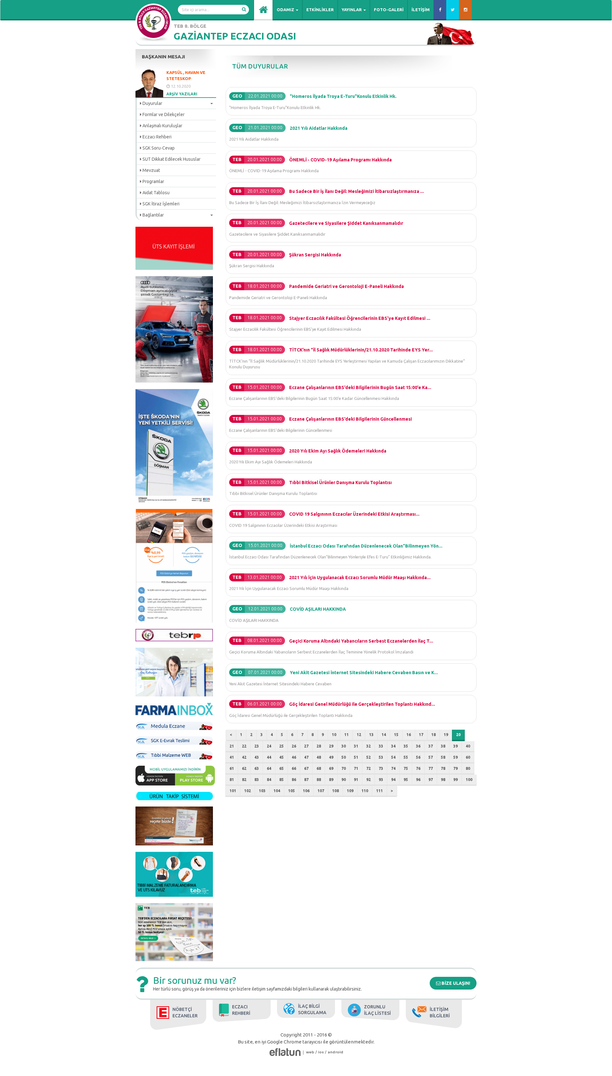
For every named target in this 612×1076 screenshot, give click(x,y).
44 (269, 757)
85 (281, 780)
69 (331, 768)
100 (469, 780)
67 (306, 768)
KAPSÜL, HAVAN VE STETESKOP (185, 75)
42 (244, 757)
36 (418, 746)
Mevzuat (151, 170)
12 (359, 735)
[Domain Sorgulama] (333, 1052)
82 (244, 780)
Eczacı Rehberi (156, 136)
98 (443, 780)
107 (320, 791)
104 (276, 791)
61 (231, 768)
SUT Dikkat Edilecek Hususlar (171, 159)
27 (306, 746)
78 (443, 768)
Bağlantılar (153, 214)
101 (232, 791)
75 (406, 768)
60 (468, 757)
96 (418, 780)
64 (269, 768)
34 (393, 746)
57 (430, 757)
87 (306, 780)
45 (281, 757)
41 (231, 757)
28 (319, 746)
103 (262, 791)
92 (368, 780)
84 (269, 780)
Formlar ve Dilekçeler (163, 114)
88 (319, 780)
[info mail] (325, 1052)
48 (319, 757)
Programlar (153, 181)
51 (356, 757)
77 (430, 768)
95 (406, 780)
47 (306, 757)
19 (446, 735)
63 (256, 768)
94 (393, 780)
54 (393, 757)
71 (356, 768)
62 (244, 768)
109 (350, 791)
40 (468, 746)
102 (247, 791)
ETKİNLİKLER (320, 9)
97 (430, 780)
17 (421, 735)
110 (364, 791)
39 (455, 746)
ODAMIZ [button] (286, 9)
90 (343, 780)
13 (371, 735)
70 (343, 768)
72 (368, 768)
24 (269, 746)
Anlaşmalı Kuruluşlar (162, 125)
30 (343, 746)
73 (381, 768)
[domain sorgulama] (310, 1052)
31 (356, 746)
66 (294, 768)
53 (381, 757)
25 (281, 746)
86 (294, 780)
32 (368, 746)
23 (256, 746)
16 (408, 735)
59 (455, 757)
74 (393, 768)
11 (346, 735)
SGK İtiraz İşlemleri (160, 203)
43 (256, 757)
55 (406, 757)
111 (379, 791)
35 (406, 746)
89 (331, 780)
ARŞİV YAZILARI (181, 94)
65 (281, 768)
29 (331, 746)
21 (231, 746)
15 (396, 735)
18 (433, 735)
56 (418, 757)
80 (468, 768)
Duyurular (152, 103)
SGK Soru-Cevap (158, 148)
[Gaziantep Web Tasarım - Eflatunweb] (285, 1052)
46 (294, 757)
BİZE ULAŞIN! (455, 983)
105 (291, 791)
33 (381, 746)
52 (368, 757)
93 (381, 780)
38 (443, 746)
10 (334, 735)
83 (256, 780)
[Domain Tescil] (303, 1052)
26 (294, 746)
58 (443, 757)
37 (430, 746)
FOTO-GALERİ (389, 9)
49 (331, 757)
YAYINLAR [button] (352, 9)
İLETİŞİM (421, 9)
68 (319, 768)
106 (306, 791)
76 (418, 768)
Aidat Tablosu (156, 192)
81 (231, 780)
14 (384, 735)
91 (356, 780)
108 (335, 791)
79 (455, 768)
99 (455, 780)
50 (343, 757)
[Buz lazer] (318, 1052)
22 (244, 746)
